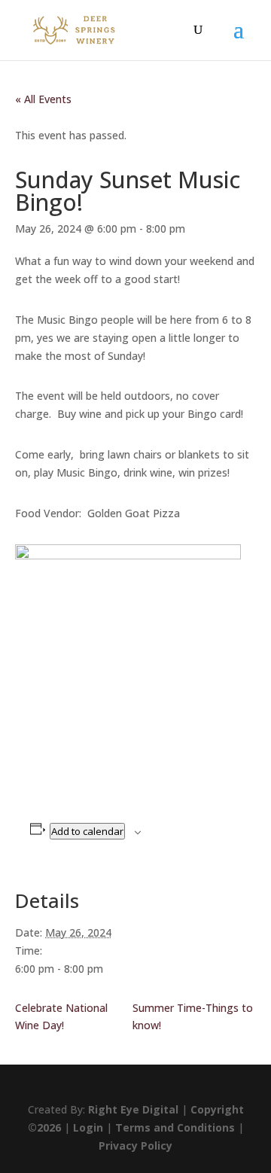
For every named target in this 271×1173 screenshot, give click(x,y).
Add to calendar (87, 831)
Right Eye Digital (133, 1109)
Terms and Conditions (175, 1127)
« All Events (43, 99)
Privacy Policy (135, 1145)
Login (88, 1127)
